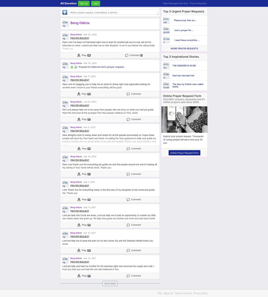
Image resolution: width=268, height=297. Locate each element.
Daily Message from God (175, 3)
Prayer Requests (198, 3)
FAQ (160, 293)
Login (95, 3)
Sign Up (84, 3)
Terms (183, 293)
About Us (168, 293)
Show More (110, 283)
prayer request (115, 66)
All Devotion (68, 3)
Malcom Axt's (99, 66)
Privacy (200, 293)
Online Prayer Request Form (184, 153)
